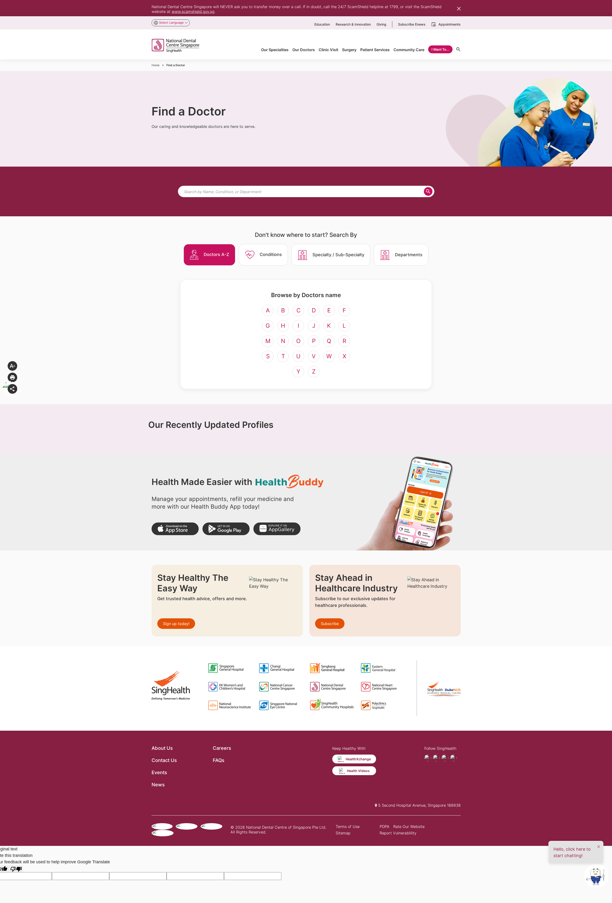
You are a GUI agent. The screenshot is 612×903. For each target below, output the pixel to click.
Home (155, 65)
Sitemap (343, 833)
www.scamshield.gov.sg (193, 11)
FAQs (218, 760)
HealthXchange (358, 759)
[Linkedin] (453, 758)
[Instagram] (445, 758)
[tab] (209, 255)
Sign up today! (176, 623)
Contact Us (164, 760)
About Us (162, 748)
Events (159, 772)
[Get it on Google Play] (226, 528)
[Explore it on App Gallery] (277, 528)
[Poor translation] (16, 868)
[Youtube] (436, 758)
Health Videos (358, 771)
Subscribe (330, 623)
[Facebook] (427, 758)
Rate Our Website (409, 826)
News (158, 785)
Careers (222, 748)
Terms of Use (348, 826)
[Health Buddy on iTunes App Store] (175, 528)
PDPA (384, 826)
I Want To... (440, 49)
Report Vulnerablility (398, 833)
